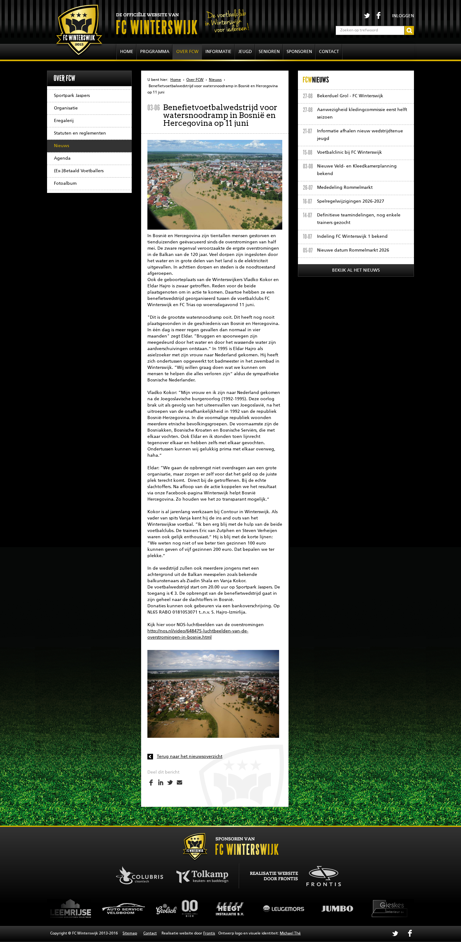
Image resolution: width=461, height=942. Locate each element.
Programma (154, 52)
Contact (329, 52)
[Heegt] (177, 908)
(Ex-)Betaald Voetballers (78, 171)
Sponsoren (299, 52)
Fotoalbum (65, 183)
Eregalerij (64, 121)
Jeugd (245, 52)
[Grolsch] (124, 908)
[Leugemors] (230, 908)
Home (126, 52)
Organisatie (66, 108)
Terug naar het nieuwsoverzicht (189, 756)
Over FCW (187, 52)
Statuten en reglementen (80, 133)
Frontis (209, 933)
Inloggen (403, 16)
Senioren (269, 52)
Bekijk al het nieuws (356, 270)
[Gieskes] (337, 908)
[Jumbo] (283, 908)
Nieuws (61, 146)
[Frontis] (320, 875)
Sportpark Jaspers (72, 95)
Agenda (62, 158)
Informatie (218, 52)
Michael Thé (290, 933)
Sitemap (130, 933)
